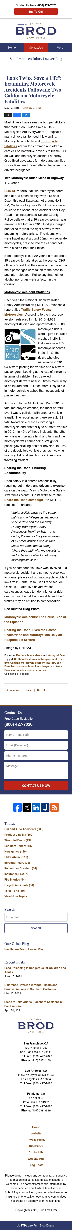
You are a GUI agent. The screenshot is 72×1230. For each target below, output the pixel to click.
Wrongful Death (57, 655)
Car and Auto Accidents (23, 829)
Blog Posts (36, 1165)
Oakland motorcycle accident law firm (32, 662)
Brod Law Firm (48, 1210)
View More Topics (16, 896)
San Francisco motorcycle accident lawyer (32, 664)
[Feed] (54, 807)
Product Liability (18, 835)
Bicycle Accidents (19, 885)
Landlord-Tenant (18, 846)
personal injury (17, 863)
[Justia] (45, 807)
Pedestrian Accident (20, 868)
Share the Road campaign (23, 499)
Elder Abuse (16, 857)
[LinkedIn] (36, 807)
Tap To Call (36, 11)
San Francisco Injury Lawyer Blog (36, 31)
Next (41, 689)
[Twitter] (27, 807)
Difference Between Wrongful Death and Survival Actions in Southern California (30, 987)
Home (12, 47)
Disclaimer (36, 1146)
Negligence (15, 851)
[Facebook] (17, 807)
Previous (12, 689)
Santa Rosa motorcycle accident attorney (33, 668)
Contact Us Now (36, 785)
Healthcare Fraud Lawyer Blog (24, 949)
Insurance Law (16, 874)
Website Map (36, 1159)
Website (36, 1133)
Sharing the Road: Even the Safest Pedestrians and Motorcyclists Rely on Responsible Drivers (33, 635)
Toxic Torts (14, 891)
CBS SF (10, 190)
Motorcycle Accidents (29, 655)
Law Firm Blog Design (36, 1225)
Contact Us (36, 47)
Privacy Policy (36, 1140)
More (60, 47)
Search (36, 928)
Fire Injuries (15, 879)
